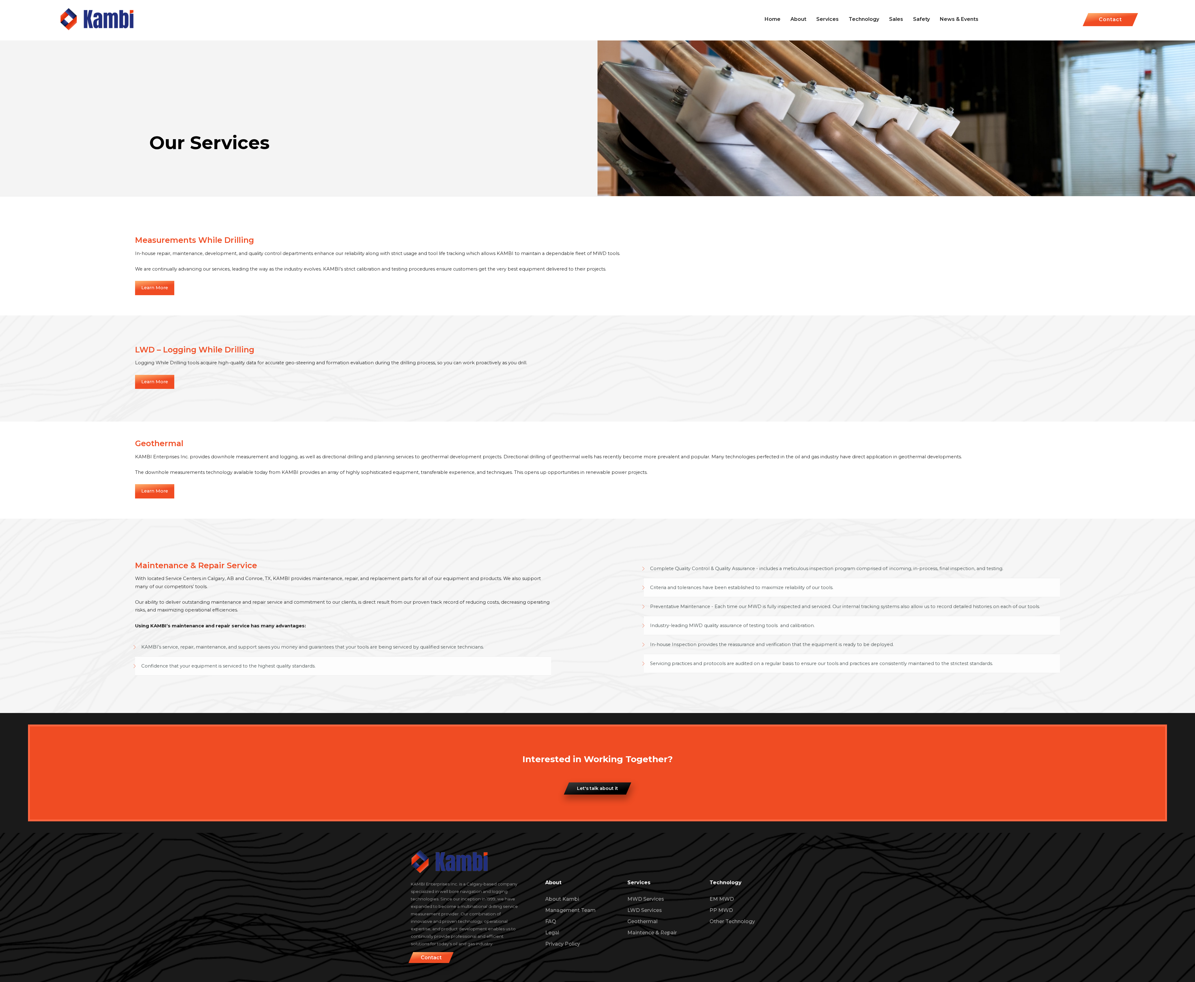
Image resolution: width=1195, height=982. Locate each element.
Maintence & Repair (652, 933)
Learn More (154, 287)
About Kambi (562, 899)
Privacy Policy (562, 944)
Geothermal (642, 921)
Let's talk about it (597, 788)
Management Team (570, 910)
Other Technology (732, 921)
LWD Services (644, 910)
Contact (1110, 19)
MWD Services (645, 899)
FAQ (550, 921)
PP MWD (721, 910)
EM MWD (722, 899)
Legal (552, 933)
